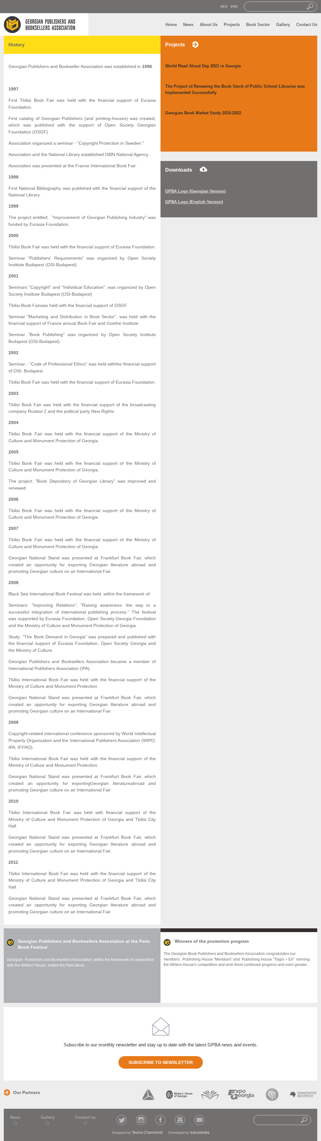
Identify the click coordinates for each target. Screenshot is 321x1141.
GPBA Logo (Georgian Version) (195, 191)
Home (171, 24)
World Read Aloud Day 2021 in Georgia (203, 66)
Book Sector (258, 24)
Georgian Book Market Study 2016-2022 (203, 113)
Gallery (283, 24)
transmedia (199, 1132)
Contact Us (306, 24)
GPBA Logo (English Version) (194, 202)
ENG (234, 6)
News (188, 24)
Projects (232, 24)
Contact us (85, 1117)
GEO (224, 6)
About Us (209, 24)
